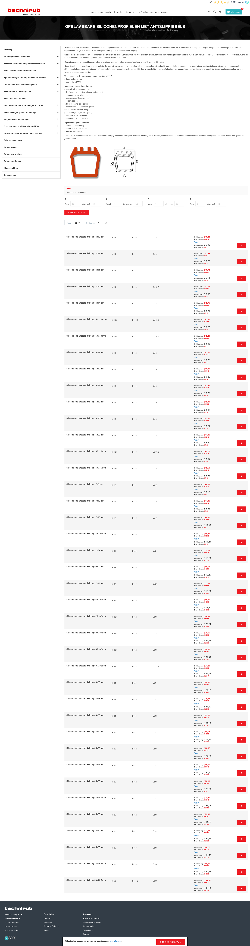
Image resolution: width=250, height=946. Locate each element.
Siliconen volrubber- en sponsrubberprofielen (96, 30)
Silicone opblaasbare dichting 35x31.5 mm (86, 797)
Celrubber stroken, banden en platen (20, 84)
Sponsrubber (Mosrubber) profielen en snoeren (25, 77)
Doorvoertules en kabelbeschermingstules (23, 133)
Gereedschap (10, 175)
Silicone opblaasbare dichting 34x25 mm (85, 682)
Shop (100, 12)
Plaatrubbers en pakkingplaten (17, 91)
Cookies (86, 934)
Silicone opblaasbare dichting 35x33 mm (85, 847)
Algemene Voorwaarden (91, 918)
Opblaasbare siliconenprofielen (127, 30)
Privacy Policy (88, 930)
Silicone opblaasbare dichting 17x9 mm (84, 484)
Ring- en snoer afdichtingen (16, 119)
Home (93, 12)
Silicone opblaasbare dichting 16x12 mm (85, 352)
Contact (164, 12)
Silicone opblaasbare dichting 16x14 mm (85, 385)
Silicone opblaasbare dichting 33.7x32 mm (86, 665)
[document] (125, 941)
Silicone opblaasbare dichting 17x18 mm (85, 500)
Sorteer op (90, 223)
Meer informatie (115, 941)
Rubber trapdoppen (12, 161)
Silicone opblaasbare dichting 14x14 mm (85, 286)
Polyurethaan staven (13, 140)
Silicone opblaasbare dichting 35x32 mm (85, 731)
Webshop (8, 49)
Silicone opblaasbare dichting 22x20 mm (85, 566)
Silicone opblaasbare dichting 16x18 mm (85, 418)
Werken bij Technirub (51, 926)
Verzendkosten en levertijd (92, 922)
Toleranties (129, 12)
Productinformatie (113, 12)
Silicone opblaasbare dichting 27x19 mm (85, 583)
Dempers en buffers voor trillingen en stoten (23, 105)
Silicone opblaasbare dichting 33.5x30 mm (86, 632)
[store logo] (24, 11)
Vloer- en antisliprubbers (15, 98)
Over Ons (47, 918)
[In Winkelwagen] (241, 245)
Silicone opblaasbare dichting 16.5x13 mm (86, 451)
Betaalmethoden (88, 926)
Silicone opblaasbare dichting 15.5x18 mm (86, 335)
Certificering (142, 12)
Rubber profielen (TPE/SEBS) (17, 56)
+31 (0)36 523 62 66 (12, 922)
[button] (209, 12)
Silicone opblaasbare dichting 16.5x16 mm (86, 467)
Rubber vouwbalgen (13, 154)
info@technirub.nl (11, 926)
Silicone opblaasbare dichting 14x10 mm (85, 236)
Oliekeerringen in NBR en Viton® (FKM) (21, 126)
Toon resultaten (76, 212)
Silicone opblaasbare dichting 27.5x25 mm (86, 599)
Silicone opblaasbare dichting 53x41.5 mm (86, 880)
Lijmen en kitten (11, 168)
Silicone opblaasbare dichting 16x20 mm (85, 434)
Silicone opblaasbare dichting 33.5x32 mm (86, 649)
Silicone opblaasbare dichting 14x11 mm (85, 253)
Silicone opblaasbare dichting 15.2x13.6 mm (86, 319)
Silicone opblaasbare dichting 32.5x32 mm (86, 616)
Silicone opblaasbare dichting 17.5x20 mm (86, 533)
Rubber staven (10, 147)
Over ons (155, 12)
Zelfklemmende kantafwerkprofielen (20, 70)
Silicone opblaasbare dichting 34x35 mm (85, 698)
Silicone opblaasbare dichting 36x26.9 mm (86, 863)
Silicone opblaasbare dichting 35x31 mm (85, 764)
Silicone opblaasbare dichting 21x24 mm (85, 550)
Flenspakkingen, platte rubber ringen (20, 112)
